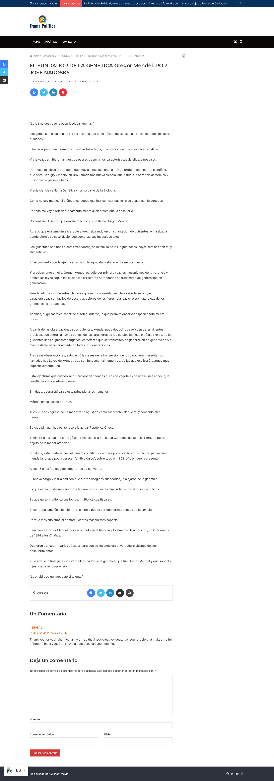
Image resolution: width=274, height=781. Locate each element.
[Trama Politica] (42, 21)
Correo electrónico (42, 734)
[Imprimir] (130, 593)
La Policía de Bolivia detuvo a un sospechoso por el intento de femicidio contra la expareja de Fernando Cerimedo (155, 3)
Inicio (35, 55)
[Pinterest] (63, 92)
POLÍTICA (51, 41)
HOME (36, 41)
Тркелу (36, 627)
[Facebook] (34, 92)
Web (107, 734)
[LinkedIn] (53, 92)
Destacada (48, 55)
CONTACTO (69, 41)
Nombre (35, 719)
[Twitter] (44, 92)
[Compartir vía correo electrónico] (120, 593)
